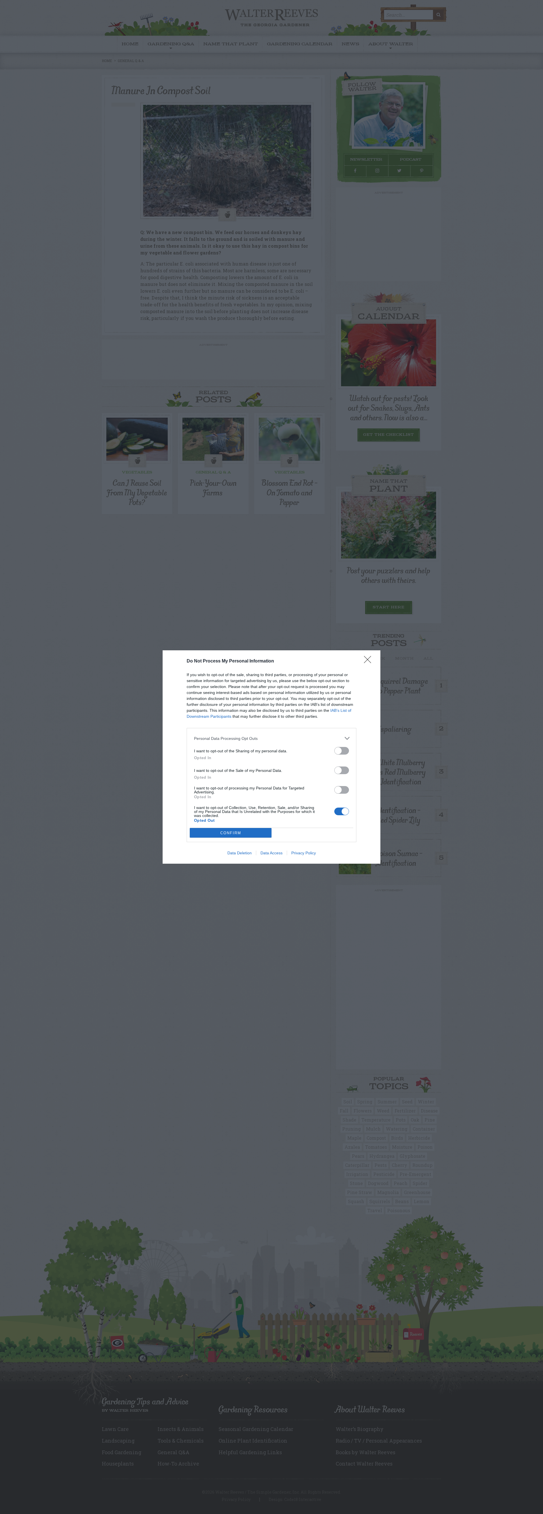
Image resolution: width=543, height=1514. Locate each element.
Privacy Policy (303, 853)
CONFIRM (230, 833)
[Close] (369, 661)
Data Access (271, 853)
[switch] (341, 751)
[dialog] (271, 757)
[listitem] (271, 738)
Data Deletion (239, 853)
